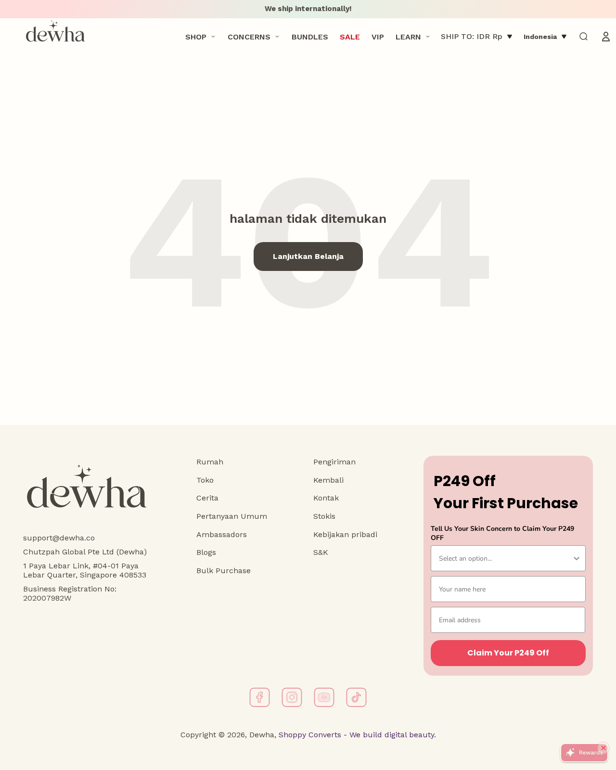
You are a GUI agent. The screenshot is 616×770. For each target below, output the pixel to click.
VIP (378, 36)
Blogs (206, 552)
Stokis (324, 516)
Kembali (328, 480)
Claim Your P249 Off (508, 652)
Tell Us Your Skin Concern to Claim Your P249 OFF (502, 533)
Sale (350, 36)
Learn (408, 36)
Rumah (209, 461)
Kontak (326, 497)
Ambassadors (221, 534)
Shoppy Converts (308, 734)
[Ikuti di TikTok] (356, 697)
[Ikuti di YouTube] (324, 697)
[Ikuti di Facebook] (259, 697)
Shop (195, 36)
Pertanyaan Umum (231, 516)
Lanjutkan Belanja (308, 256)
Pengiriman (334, 461)
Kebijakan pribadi (345, 534)
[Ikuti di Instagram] (292, 697)
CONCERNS (249, 36)
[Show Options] (576, 558)
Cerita (207, 497)
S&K (320, 552)
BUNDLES (310, 36)
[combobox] (505, 558)
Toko (205, 480)
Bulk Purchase (223, 570)
